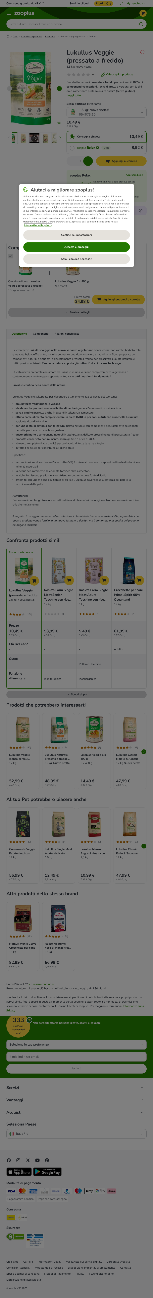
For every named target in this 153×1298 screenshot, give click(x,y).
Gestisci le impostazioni (76, 235)
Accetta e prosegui (76, 247)
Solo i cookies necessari (76, 259)
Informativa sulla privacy (38, 225)
